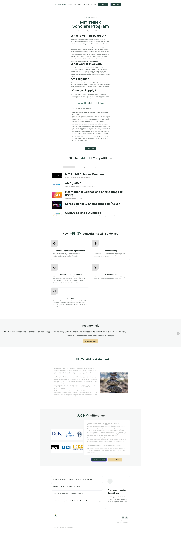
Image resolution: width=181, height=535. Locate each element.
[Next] (178, 333)
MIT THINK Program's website (90, 61)
